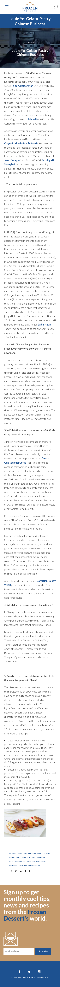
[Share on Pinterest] (28, 870)
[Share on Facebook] (10, 870)
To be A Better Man (22, 85)
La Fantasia (44, 324)
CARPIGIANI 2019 (27, 978)
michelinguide (20, 861)
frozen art (46, 853)
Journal (30, 42)
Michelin (33, 119)
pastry (29, 861)
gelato (24, 857)
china (25, 853)
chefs (20, 853)
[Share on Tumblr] (24, 870)
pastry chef (13, 865)
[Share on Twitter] (15, 870)
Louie (11, 861)
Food (39, 853)
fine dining (32, 853)
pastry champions (39, 861)
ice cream (31, 857)
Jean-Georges (12, 160)
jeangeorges (40, 857)
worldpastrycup (34, 865)
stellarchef (23, 865)
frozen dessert (14, 857)
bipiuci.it (44, 978)
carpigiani (12, 853)
